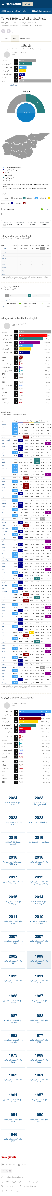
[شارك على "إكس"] (4, 31)
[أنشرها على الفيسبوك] (9, 31)
